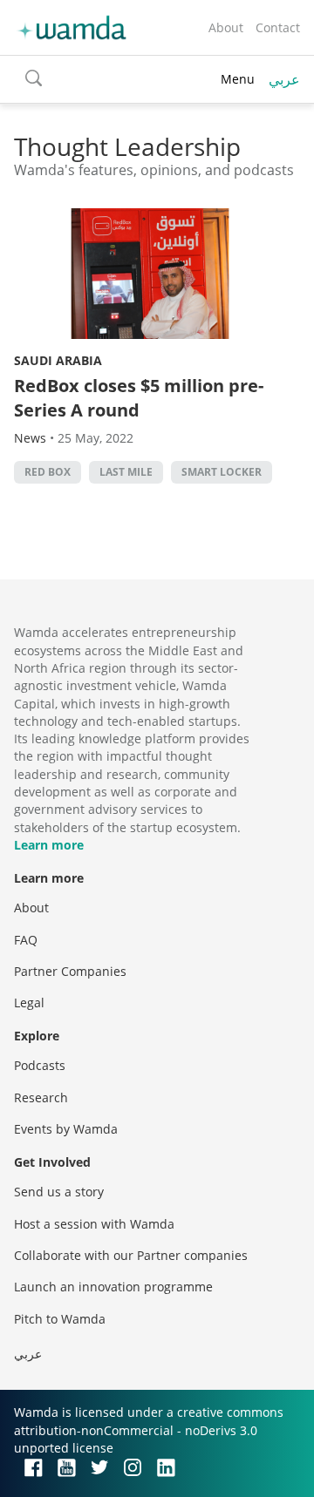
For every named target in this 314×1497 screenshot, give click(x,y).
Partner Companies (70, 971)
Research (41, 1097)
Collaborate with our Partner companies (131, 1255)
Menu (238, 79)
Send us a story (59, 1191)
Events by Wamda (66, 1129)
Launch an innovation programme (113, 1286)
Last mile (126, 471)
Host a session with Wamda (94, 1224)
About (225, 27)
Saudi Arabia (58, 360)
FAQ (26, 939)
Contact (278, 27)
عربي (284, 79)
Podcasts (39, 1065)
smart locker (221, 471)
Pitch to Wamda (60, 1319)
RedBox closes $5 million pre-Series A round (138, 398)
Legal (29, 1002)
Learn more (49, 845)
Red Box (47, 471)
